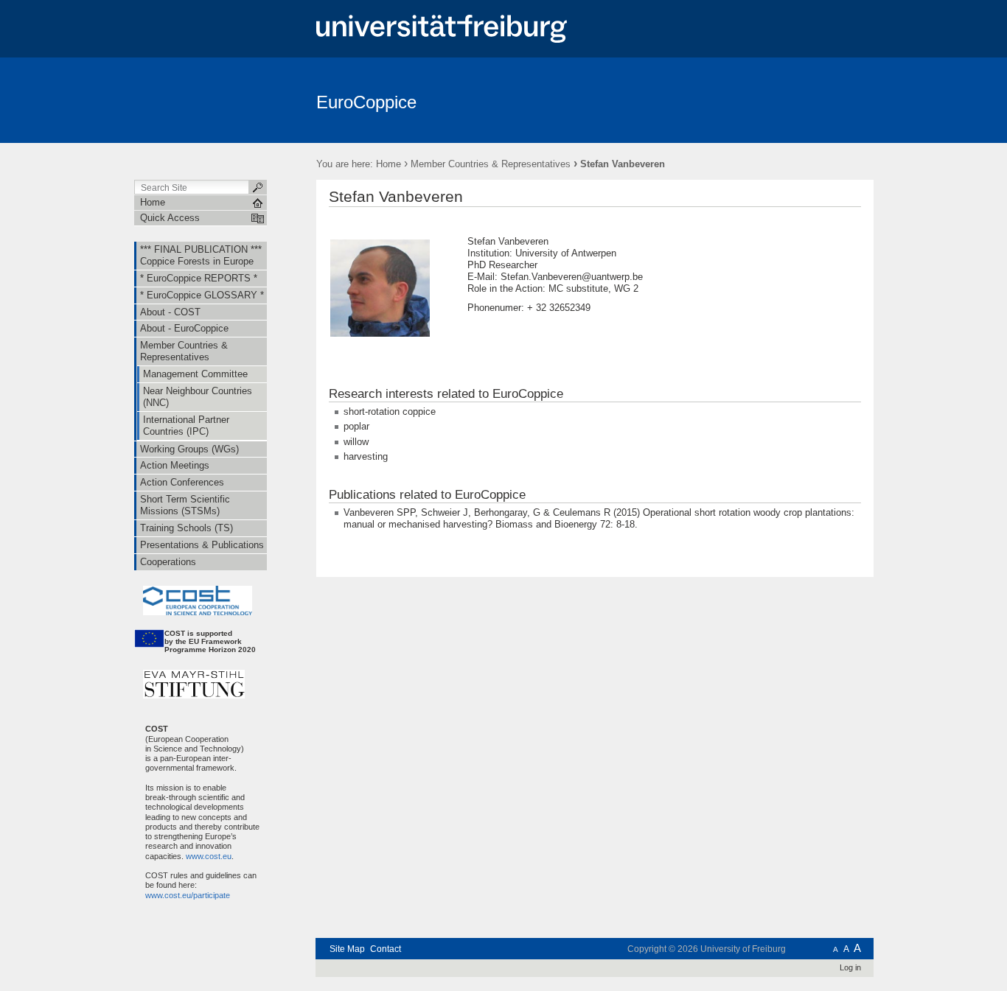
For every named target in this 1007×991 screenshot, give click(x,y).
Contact (385, 949)
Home (388, 163)
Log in (850, 967)
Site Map (347, 949)
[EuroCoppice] (801, 99)
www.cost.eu (207, 856)
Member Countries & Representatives (491, 163)
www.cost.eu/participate (182, 895)
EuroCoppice (366, 102)
